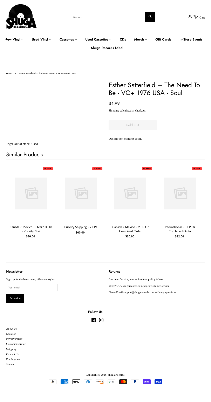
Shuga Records (116, 374)
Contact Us (12, 354)
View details (31, 197)
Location (11, 333)
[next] (195, 197)
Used (34, 143)
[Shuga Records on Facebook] (93, 321)
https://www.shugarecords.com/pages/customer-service (139, 286)
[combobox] (111, 17)
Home (9, 73)
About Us (11, 328)
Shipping (114, 110)
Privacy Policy (14, 338)
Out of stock (22, 143)
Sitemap (10, 364)
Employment (13, 359)
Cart (202, 17)
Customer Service (16, 344)
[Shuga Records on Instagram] (101, 321)
